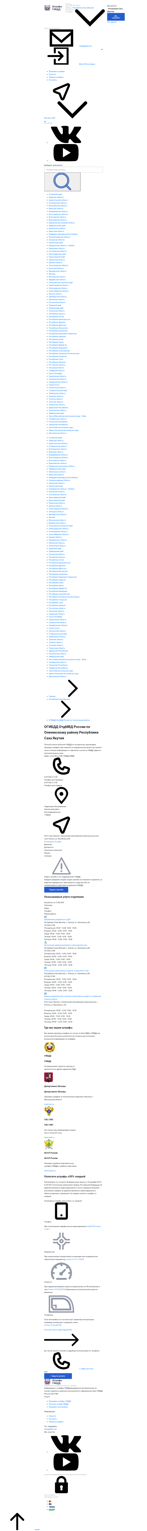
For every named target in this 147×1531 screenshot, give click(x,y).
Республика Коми (56, 339)
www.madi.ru (49, 1137)
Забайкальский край (57, 226)
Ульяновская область (57, 410)
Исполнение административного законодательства (65, 945)
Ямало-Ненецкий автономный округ (64, 430)
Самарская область (57, 371)
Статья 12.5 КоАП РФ (52, 1325)
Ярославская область (57, 433)
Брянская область (56, 209)
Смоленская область (57, 388)
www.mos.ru (49, 1104)
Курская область (55, 263)
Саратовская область (57, 376)
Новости (52, 74)
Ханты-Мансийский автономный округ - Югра (67, 416)
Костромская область (58, 251)
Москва (52, 274)
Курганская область (57, 260)
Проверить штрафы (57, 71)
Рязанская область (56, 368)
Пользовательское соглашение (76, 1474)
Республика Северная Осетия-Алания (64, 353)
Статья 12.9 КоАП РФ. (57, 1289)
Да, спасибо (116, 17)
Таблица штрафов (56, 77)
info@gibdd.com (50, 1429)
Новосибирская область (59, 291)
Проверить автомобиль (58, 1407)
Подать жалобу (56, 890)
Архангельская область (58, 200)
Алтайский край (55, 194)
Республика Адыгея (57, 314)
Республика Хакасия (57, 362)
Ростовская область (57, 365)
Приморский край (56, 308)
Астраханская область (58, 203)
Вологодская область (57, 217)
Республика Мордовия (58, 348)
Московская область (57, 277)
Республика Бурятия (57, 322)
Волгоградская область (58, 214)
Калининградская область (59, 237)
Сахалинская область (57, 379)
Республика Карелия (57, 336)
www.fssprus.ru (50, 1171)
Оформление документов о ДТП (57, 919)
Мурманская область (57, 280)
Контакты (53, 80)
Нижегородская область (59, 285)
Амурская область (56, 197)
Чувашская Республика (58, 425)
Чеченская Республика (58, 422)
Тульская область (56, 402)
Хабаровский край (56, 413)
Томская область (56, 399)
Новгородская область (58, 288)
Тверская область (56, 396)
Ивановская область (57, 228)
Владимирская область (58, 211)
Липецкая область (56, 268)
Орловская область (57, 300)
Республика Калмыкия (58, 331)
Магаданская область (57, 271)
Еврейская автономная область (62, 223)
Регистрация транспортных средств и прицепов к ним (66, 971)
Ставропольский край (58, 390)
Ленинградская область (58, 265)
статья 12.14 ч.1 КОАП (75, 1259)
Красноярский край (57, 257)
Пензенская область (57, 302)
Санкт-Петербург (55, 373)
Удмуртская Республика (58, 408)
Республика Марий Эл (58, 345)
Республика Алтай (56, 317)
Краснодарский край (57, 254)
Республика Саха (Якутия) (59, 351)
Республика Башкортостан (59, 319)
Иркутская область (56, 231)
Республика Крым (56, 342)
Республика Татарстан (58, 356)
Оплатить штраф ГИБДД (58, 1404)
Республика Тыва (56, 359)
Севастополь (54, 385)
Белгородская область (58, 206)
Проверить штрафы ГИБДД (60, 1401)
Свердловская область (58, 382)
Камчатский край (56, 243)
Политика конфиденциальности (54, 1474)
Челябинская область (57, 419)
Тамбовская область (57, 393)
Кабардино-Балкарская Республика (63, 234)
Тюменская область (57, 405)
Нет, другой (111, 22)
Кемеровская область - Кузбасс (62, 246)
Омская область (55, 294)
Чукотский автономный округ (61, 427)
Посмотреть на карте (52, 842)
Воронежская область (58, 220)
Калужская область (57, 240)
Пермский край (55, 305)
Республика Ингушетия (58, 328)
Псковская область (57, 311)
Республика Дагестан (57, 325)
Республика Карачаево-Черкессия (63, 334)
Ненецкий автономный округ (61, 283)
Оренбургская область (58, 297)
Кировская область (57, 248)
